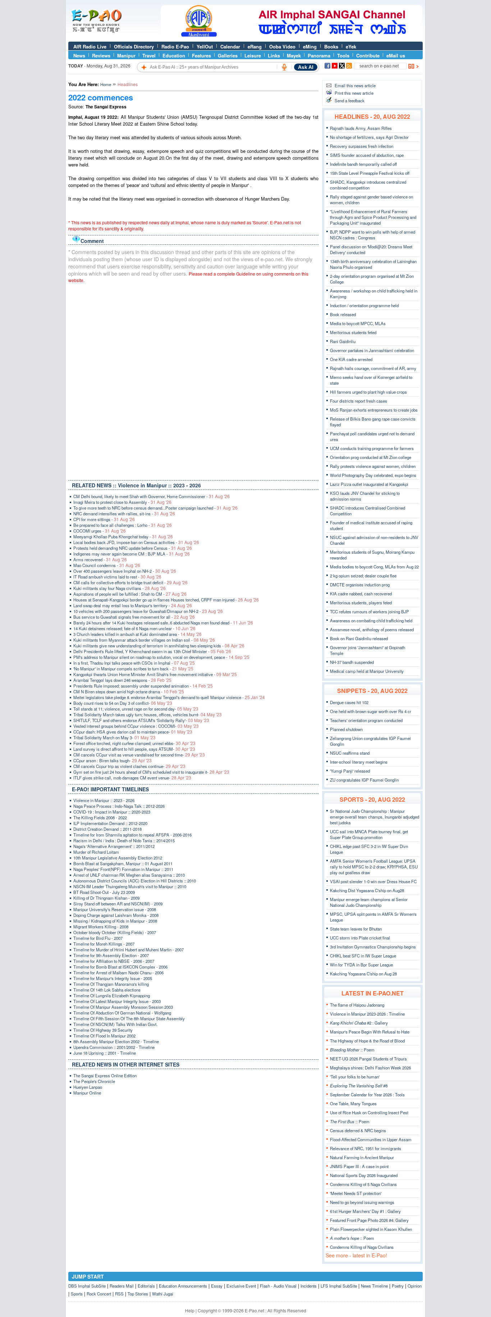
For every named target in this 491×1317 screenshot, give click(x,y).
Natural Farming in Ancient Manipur (362, 1157)
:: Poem (352, 1050)
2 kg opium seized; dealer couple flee (363, 575)
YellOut (205, 46)
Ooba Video (282, 46)
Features (201, 55)
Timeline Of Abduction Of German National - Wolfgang (122, 1013)
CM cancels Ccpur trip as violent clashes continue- (129, 766)
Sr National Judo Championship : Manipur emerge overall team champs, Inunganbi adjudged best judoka (374, 816)
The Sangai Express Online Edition (105, 1075)
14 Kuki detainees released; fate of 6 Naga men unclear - (134, 628)
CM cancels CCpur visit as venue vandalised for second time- (139, 755)
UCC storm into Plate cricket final (360, 938)
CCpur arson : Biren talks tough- (112, 760)
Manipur (126, 55)
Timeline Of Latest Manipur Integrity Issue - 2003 (117, 1001)
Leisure (252, 55)
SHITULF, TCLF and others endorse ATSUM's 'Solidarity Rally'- (141, 720)
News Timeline (374, 1286)
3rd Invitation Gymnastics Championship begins (373, 947)
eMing (310, 46)
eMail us (395, 55)
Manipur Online (87, 1093)
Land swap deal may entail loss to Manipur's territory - (132, 605)
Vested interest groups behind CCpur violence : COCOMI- (136, 726)
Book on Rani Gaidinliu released (359, 638)
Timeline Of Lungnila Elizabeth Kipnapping (111, 995)
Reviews (101, 55)
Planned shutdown (346, 729)
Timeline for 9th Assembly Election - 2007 (111, 955)
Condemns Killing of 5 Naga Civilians (363, 1184)
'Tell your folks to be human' (355, 1076)
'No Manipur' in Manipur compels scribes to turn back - (133, 668)
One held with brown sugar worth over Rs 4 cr (370, 711)
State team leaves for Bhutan (356, 929)
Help (189, 1310)
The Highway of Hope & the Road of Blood (367, 1041)
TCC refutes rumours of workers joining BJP (369, 611)
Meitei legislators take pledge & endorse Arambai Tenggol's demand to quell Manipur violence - (169, 697)
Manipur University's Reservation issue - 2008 (114, 909)
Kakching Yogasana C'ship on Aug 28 (363, 973)
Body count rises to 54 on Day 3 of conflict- (122, 703)
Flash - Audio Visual (278, 1286)
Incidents (308, 1286)
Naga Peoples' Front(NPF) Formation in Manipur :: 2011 (123, 869)
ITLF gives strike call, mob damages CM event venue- (132, 778)
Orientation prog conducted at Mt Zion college (370, 457)
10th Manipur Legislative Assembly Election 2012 (117, 858)
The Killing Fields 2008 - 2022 (100, 817)
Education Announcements (183, 1286)
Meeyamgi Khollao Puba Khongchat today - (123, 536)
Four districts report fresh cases (358, 401)
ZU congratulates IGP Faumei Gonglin (364, 780)
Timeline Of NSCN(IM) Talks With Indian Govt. (115, 1024)
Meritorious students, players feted (361, 602)
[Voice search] (284, 67)
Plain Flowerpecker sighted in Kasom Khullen (371, 1229)
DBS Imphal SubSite (87, 1286)
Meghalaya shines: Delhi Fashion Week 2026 (370, 1067)
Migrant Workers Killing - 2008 (100, 926)
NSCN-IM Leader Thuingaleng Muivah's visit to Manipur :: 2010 (129, 886)
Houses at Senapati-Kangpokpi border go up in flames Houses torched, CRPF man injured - (166, 600)
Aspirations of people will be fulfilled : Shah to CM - (130, 594)
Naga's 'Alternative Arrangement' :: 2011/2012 (114, 846)
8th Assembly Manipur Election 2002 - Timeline (116, 1041)
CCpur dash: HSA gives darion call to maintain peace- (132, 732)
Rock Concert (99, 1294)
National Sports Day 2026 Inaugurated (364, 1175)
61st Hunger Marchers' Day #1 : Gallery (365, 1211)
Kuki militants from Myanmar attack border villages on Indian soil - (144, 640)
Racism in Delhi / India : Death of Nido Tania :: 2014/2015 (124, 840)
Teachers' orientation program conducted (366, 720)
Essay (216, 1286)
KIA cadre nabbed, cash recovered (361, 593)
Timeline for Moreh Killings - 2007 (103, 944)
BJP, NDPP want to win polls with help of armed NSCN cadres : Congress (372, 234)
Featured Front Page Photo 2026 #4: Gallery (369, 1220)
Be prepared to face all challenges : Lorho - (122, 525)
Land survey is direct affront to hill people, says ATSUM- (134, 749)
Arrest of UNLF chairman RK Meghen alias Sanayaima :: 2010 (129, 875)
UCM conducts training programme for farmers (372, 448)
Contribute (368, 55)
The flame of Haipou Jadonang (357, 1005)
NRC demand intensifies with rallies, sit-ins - (124, 513)
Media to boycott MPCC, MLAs (358, 323)
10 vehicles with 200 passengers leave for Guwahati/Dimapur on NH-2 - (148, 611)
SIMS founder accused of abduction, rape (367, 155)
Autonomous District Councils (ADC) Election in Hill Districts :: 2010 (134, 881)
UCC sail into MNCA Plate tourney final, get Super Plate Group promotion (369, 834)
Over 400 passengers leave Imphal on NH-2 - (124, 571)
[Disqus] (193, 380)
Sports (77, 1294)
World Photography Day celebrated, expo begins (373, 475)
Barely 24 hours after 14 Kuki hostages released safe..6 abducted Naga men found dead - (163, 622)
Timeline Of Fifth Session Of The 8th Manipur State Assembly (129, 1018)
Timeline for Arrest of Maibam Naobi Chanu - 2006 (118, 972)
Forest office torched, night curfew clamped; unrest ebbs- (134, 743)
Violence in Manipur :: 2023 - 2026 (103, 800)
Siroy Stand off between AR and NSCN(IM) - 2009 (117, 903)
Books (331, 46)
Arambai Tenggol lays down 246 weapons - (122, 680)
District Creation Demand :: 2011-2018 (107, 829)
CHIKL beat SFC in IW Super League (363, 956)
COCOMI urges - (99, 531)
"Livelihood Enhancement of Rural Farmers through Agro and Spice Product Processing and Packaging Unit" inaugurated (373, 217)
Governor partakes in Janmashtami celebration (372, 350)
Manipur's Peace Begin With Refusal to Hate (369, 1032)
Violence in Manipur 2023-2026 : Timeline (367, 1014)
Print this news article (354, 93)
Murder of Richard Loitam (96, 852)
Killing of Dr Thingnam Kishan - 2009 (106, 898)
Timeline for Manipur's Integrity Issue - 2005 (112, 978)
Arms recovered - (100, 559)
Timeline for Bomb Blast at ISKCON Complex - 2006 (120, 967)
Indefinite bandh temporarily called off (363, 164)
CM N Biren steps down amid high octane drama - (128, 691)
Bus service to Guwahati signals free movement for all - (134, 617)
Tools (343, 55)
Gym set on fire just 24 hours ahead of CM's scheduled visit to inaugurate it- (151, 772)
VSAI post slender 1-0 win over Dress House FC (373, 881)
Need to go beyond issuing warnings (362, 1202)
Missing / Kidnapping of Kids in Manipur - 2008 (115, 921)
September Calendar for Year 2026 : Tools (367, 1094)
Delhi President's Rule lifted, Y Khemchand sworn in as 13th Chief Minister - (152, 651)
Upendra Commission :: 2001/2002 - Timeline (114, 1047)
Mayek (294, 55)
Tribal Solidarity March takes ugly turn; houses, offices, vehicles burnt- (147, 714)
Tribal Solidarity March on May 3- (114, 737)
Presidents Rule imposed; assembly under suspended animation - (143, 686)
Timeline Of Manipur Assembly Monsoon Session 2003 (123, 1007)
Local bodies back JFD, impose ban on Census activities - (136, 542)
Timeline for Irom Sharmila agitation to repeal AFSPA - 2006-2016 (132, 835)
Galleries (228, 55)
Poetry (398, 1286)
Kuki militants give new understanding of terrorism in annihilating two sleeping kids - (158, 645)
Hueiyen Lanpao (87, 1087)
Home (105, 84)
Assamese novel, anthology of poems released (372, 629)
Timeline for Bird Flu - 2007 (98, 938)
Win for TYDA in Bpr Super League (361, 964)
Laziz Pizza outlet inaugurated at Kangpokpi (369, 484)
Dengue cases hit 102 (349, 702)
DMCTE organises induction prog (360, 584)
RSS (119, 1294)
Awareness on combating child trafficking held (371, 620)
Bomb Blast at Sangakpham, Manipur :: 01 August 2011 (123, 863)
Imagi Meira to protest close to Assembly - (122, 502)
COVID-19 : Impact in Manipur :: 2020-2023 (111, 812)
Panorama (319, 55)
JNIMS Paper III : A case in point (359, 1166)
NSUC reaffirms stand (350, 753)
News (79, 55)
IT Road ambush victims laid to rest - (117, 577)
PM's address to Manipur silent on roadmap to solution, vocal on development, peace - (161, 657)
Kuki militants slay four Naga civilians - (119, 588)
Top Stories (138, 1294)
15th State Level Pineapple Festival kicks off (369, 173)
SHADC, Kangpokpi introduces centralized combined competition (368, 185)
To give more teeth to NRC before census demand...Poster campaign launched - (155, 508)
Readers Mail (122, 1286)
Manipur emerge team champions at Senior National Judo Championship (369, 902)
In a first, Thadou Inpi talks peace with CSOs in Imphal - (134, 663)
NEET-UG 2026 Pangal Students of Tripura (368, 1058)
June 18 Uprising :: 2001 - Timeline (104, 1053)
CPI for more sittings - (104, 519)
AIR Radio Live (89, 46)
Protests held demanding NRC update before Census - (132, 548)
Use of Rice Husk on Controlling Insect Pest (369, 1112)
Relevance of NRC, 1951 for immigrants (365, 1148)
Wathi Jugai (162, 1294)
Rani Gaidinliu (342, 341)
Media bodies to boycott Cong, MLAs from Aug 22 (374, 567)
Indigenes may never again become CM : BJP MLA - (131, 554)
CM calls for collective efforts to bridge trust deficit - (130, 582)
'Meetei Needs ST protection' (355, 1193)
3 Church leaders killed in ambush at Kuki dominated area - (137, 634)
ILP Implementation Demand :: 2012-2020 (110, 823)
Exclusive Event (241, 1286)
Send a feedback (349, 100)
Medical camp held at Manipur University (367, 671)
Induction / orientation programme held (364, 305)
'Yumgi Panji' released (350, 771)
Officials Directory (134, 46)
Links (274, 55)
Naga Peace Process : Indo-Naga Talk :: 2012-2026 (119, 806)
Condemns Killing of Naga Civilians (362, 1247)
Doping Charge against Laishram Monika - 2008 (116, 915)
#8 (358, 1085)
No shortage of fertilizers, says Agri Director (369, 137)
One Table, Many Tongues (353, 1103)
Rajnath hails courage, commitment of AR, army (373, 368)
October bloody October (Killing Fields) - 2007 (114, 932)
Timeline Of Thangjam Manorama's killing (111, 984)
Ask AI (305, 67)
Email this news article (355, 85)
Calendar (230, 46)
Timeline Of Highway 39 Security (103, 1030)
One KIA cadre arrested (351, 359)
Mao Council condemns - (106, 565)
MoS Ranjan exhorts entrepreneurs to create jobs (374, 410)
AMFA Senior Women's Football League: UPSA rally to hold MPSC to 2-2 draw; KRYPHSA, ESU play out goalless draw (374, 866)
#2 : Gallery (359, 1023)
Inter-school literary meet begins (358, 762)
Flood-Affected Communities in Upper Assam (371, 1139)
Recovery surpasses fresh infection (361, 146)
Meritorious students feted (353, 332)
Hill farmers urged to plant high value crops (368, 392)
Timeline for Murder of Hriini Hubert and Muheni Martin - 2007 (128, 949)
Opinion (415, 1286)
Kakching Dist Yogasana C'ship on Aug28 (367, 890)
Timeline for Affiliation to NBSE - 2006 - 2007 (113, 961)
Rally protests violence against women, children (373, 466)
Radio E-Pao (175, 46)
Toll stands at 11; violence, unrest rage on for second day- (135, 709)
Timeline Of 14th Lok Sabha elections (107, 990)
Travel (149, 55)
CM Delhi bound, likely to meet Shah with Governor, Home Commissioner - (151, 496)
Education (173, 55)
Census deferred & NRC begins (358, 1130)
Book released (343, 314)
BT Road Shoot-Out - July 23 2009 (104, 892)
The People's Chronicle (94, 1081)
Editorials (146, 1286)
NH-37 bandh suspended (352, 662)
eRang (255, 46)
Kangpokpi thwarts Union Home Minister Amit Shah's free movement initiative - (155, 674)
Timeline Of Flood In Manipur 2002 (104, 1036)
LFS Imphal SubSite (339, 1286)
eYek (351, 46)
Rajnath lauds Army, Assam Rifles (361, 128)
